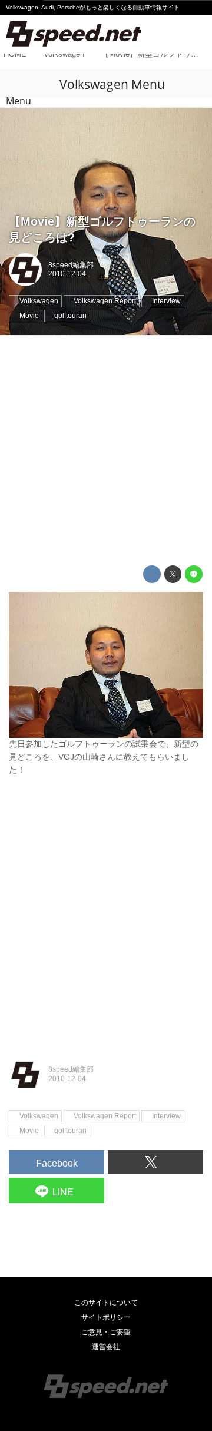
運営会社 (106, 1347)
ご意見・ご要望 (106, 1332)
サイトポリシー (106, 1317)
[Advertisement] (106, 450)
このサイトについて (106, 1302)
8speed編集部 (71, 265)
